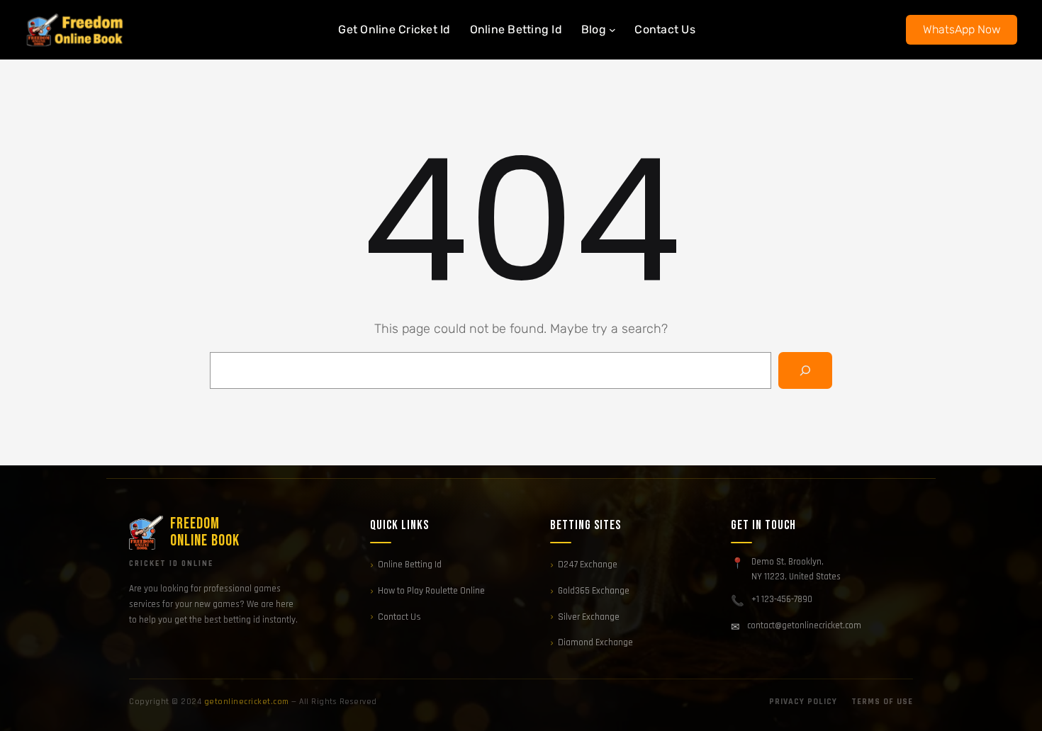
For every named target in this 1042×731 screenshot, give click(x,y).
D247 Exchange (587, 564)
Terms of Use (882, 701)
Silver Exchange (589, 617)
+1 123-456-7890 (781, 599)
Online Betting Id (410, 564)
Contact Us (399, 617)
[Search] (805, 370)
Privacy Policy (803, 701)
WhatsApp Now (962, 29)
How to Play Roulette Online (431, 590)
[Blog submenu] (612, 29)
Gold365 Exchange (593, 590)
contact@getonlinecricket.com (804, 625)
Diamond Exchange (595, 642)
